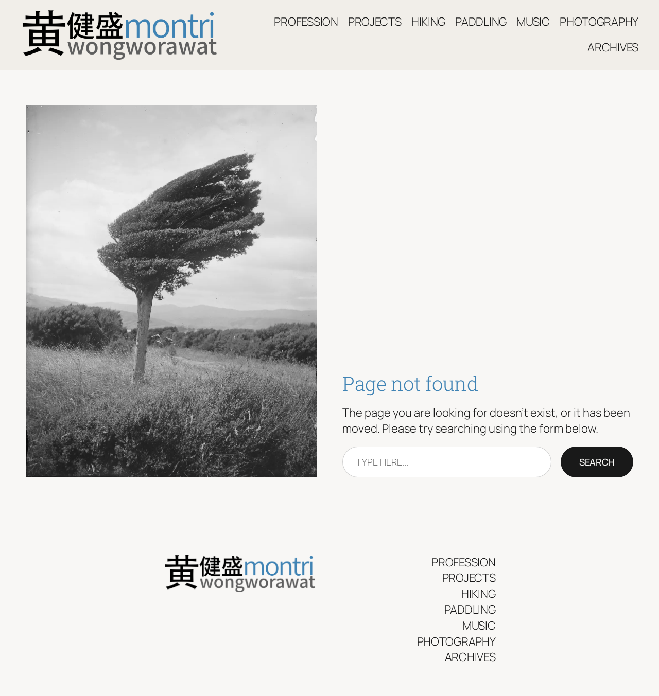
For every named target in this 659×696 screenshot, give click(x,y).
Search (597, 462)
